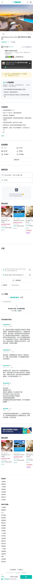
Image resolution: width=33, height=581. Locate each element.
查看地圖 (18, 280)
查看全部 (16, 160)
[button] (16, 75)
